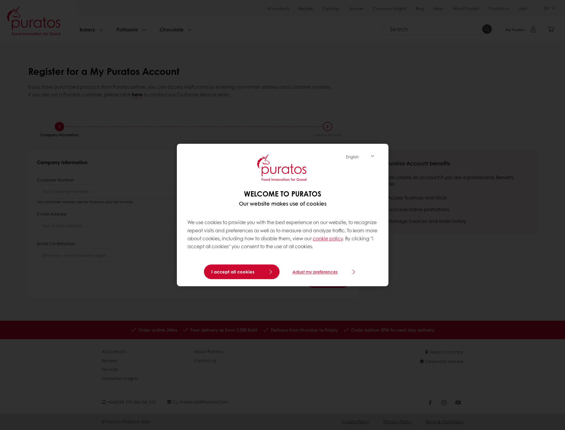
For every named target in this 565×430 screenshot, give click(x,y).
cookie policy (328, 238)
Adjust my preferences (315, 272)
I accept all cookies (233, 272)
